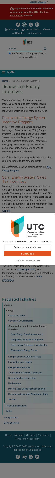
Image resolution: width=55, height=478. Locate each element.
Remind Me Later (33, 260)
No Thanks (19, 260)
